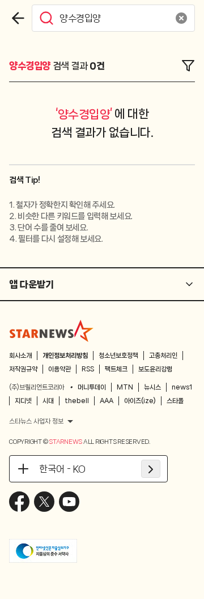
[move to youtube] (69, 501)
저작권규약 (23, 369)
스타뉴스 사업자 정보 (36, 421)
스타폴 (175, 400)
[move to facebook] (19, 501)
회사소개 (20, 355)
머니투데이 (92, 387)
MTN (125, 387)
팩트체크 (116, 369)
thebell (77, 400)
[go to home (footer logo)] (51, 330)
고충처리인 (163, 355)
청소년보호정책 (118, 355)
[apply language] (150, 469)
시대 (48, 400)
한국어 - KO (62, 469)
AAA (106, 400)
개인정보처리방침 (65, 355)
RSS (88, 369)
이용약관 (59, 369)
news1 (182, 387)
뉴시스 (152, 387)
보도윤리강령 (155, 369)
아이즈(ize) (140, 400)
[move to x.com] (44, 501)
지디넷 (23, 400)
